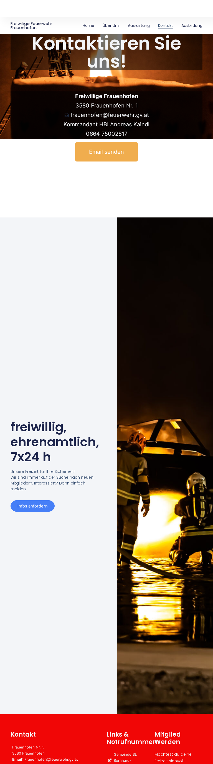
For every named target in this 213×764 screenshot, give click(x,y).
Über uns (111, 25)
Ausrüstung (139, 25)
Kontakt (165, 25)
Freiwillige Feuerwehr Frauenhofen (31, 25)
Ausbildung (191, 25)
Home (88, 25)
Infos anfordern (32, 506)
